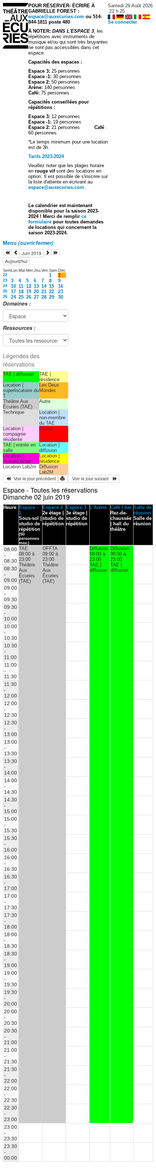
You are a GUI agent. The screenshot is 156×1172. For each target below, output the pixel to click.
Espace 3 (76, 507)
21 (43, 291)
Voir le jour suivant (91, 478)
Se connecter (122, 22)
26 (5, 296)
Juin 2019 (31, 253)
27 (36, 297)
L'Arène (98, 507)
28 (43, 297)
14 (43, 286)
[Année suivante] (56, 252)
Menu (28, 242)
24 (5, 285)
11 (21, 286)
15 (51, 286)
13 (36, 286)
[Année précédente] (7, 252)
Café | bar (121, 507)
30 (60, 297)
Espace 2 (52, 507)
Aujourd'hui (16, 261)
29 (51, 297)
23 (5, 280)
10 (13, 286)
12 (28, 286)
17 (13, 291)
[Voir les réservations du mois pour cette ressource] (15, 252)
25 (5, 291)
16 (60, 286)
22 (5, 274)
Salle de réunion (143, 510)
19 (28, 291)
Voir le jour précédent (33, 478)
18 (21, 291)
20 (36, 291)
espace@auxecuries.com (56, 16)
